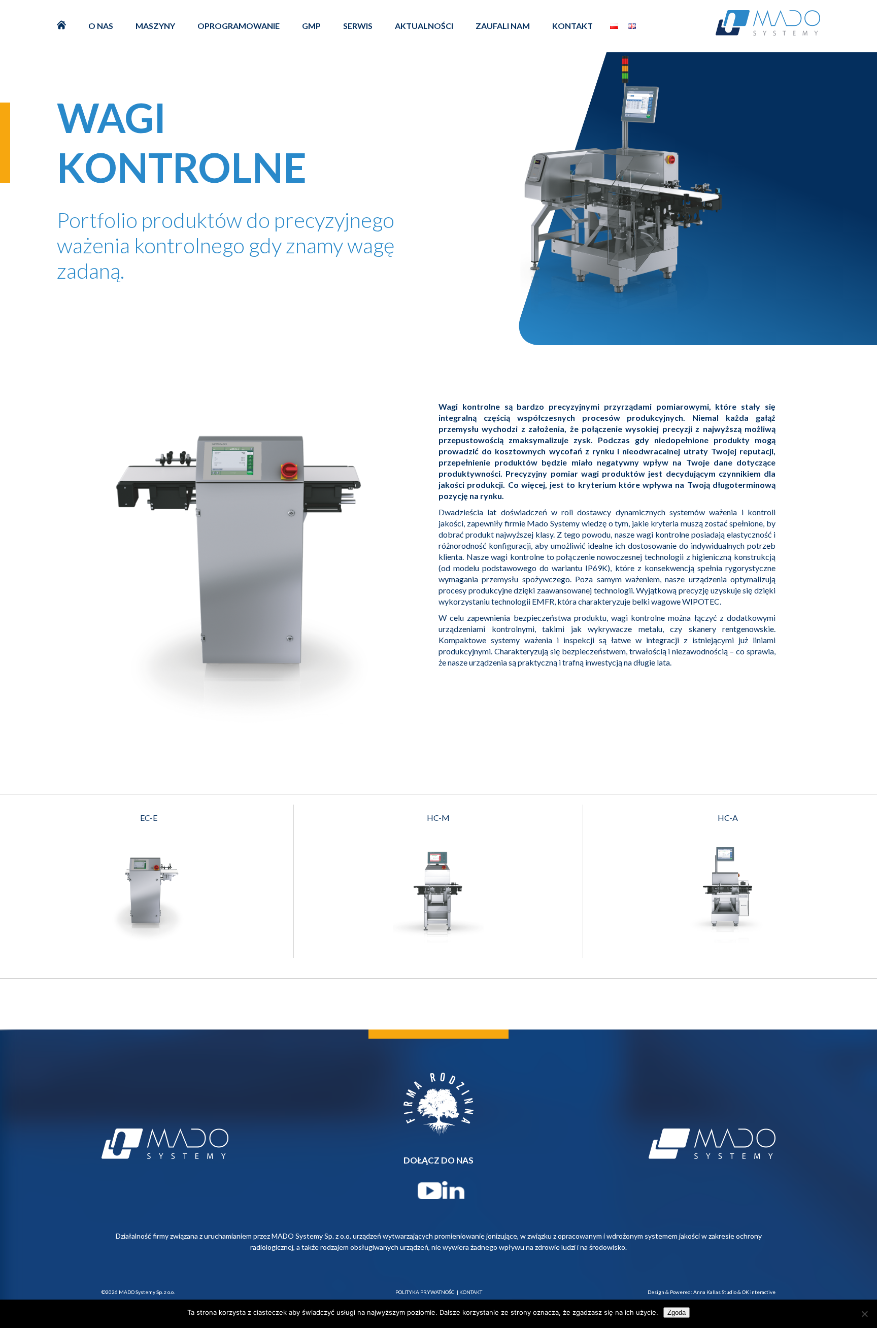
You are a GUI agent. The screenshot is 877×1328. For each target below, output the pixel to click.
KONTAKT (470, 1292)
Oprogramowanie (238, 25)
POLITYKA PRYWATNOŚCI (425, 1292)
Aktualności (424, 25)
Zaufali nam (503, 25)
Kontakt (572, 25)
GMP (311, 25)
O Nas (100, 25)
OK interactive (758, 1292)
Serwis (358, 25)
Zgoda (676, 1312)
